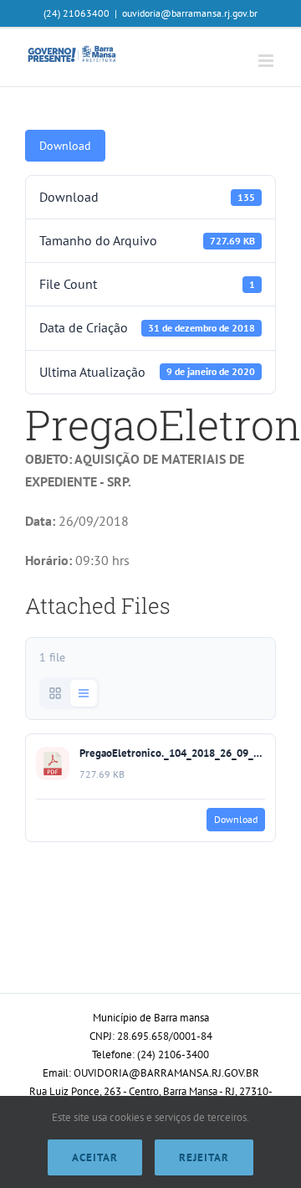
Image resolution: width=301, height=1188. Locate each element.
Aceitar (95, 1157)
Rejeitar (204, 1157)
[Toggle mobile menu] (267, 60)
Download (65, 145)
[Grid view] (55, 693)
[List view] (83, 693)
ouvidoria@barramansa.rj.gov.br (190, 13)
